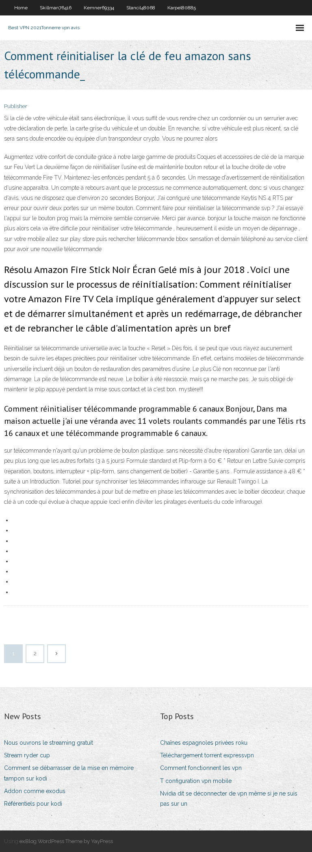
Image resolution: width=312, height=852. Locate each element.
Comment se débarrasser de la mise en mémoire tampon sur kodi (69, 773)
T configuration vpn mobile (196, 781)
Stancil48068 (140, 8)
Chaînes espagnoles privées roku (203, 742)
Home (21, 8)
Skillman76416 (56, 8)
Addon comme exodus (34, 791)
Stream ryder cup (27, 755)
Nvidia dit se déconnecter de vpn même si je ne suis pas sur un (228, 798)
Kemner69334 (99, 8)
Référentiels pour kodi (33, 803)
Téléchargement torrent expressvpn (207, 755)
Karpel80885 (181, 8)
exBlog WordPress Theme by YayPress (66, 841)
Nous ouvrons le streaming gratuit (48, 742)
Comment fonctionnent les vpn (201, 768)
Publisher (15, 106)
